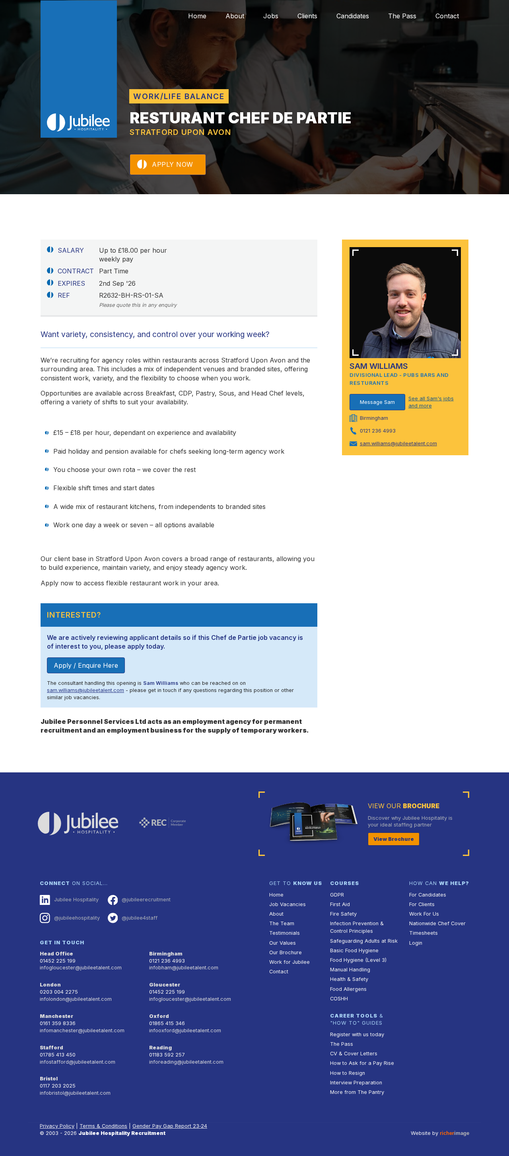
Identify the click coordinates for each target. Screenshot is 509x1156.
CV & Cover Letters (353, 1054)
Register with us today (357, 1034)
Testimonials (284, 933)
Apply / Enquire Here (86, 665)
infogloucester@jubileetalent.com (81, 968)
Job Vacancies (287, 904)
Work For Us (424, 914)
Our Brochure (285, 952)
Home (197, 16)
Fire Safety (343, 914)
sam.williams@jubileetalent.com (85, 690)
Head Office (56, 954)
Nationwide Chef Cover (437, 923)
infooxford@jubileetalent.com (185, 1030)
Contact (447, 16)
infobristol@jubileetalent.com (75, 1093)
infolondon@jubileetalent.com (76, 999)
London (50, 985)
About (234, 16)
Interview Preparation (356, 1083)
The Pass (402, 16)
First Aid (340, 904)
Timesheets (423, 933)
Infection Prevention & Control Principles (357, 927)
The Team (281, 923)
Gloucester (164, 985)
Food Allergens (348, 989)
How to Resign (347, 1073)
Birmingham (166, 954)
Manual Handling (350, 970)
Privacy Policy (57, 1126)
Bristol (49, 1079)
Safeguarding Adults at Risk (364, 941)
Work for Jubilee (289, 962)
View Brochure (393, 839)
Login (415, 943)
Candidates (352, 16)
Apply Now (172, 164)
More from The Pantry (357, 1092)
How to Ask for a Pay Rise (362, 1063)
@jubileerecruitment (146, 900)
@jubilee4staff (139, 918)
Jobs (270, 16)
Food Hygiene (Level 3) (358, 960)
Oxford (159, 1016)
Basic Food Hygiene (354, 950)
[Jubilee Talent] (79, 69)
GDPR (337, 895)
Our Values (282, 943)
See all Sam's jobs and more (431, 402)
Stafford (51, 1048)
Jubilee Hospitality (76, 900)
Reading (160, 1048)
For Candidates (427, 895)
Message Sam (377, 402)
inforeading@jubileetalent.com (186, 1062)
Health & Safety (349, 979)
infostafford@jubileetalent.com (77, 1062)
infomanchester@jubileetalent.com (82, 1030)
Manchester (56, 1016)
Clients (307, 16)
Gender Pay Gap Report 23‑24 (169, 1126)
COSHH (339, 999)
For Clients (422, 904)
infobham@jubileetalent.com (183, 968)
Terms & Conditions (103, 1126)
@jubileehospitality (77, 918)
